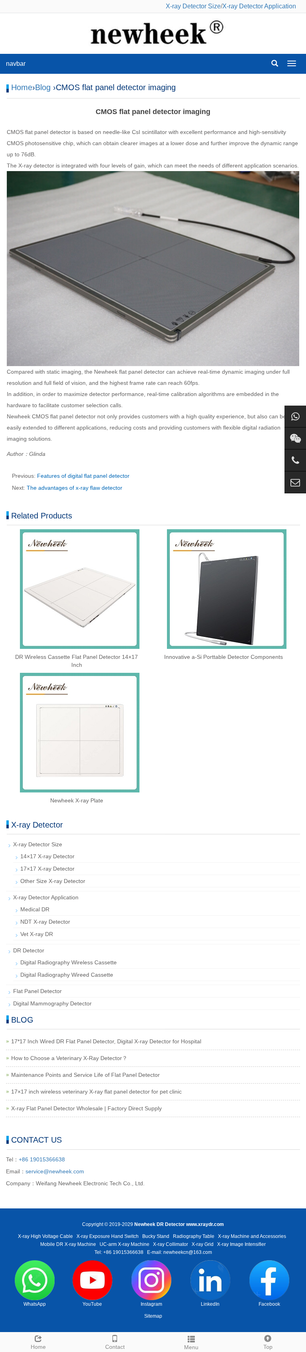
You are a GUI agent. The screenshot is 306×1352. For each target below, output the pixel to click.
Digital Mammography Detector (52, 1003)
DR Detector (28, 950)
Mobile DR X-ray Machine (68, 1244)
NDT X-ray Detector (45, 921)
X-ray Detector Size (193, 6)
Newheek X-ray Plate (76, 800)
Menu (191, 1347)
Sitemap (153, 1316)
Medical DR (34, 909)
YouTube (92, 1304)
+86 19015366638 (42, 1159)
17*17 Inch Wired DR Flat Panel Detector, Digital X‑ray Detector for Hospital (106, 1041)
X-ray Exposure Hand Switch (107, 1236)
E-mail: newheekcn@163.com (179, 1252)
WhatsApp (35, 1304)
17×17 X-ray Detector (47, 868)
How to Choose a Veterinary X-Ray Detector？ (69, 1058)
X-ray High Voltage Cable (45, 1236)
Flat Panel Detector (37, 991)
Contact (115, 1347)
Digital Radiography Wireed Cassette (66, 975)
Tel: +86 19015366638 (118, 1252)
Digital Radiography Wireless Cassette (68, 962)
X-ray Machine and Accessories (252, 1236)
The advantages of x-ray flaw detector (74, 488)
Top (268, 1347)
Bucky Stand (155, 1236)
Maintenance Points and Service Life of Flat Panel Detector (85, 1075)
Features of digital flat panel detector (83, 476)
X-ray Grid (203, 1244)
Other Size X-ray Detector (52, 881)
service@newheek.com (55, 1171)
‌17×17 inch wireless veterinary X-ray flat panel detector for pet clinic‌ (96, 1091)
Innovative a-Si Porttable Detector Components (223, 657)
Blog (43, 87)
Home (21, 87)
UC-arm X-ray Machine (124, 1244)
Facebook (269, 1304)
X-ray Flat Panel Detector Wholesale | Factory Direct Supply (86, 1108)
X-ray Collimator (170, 1244)
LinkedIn (210, 1304)
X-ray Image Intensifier (241, 1244)
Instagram (151, 1304)
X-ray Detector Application (259, 6)
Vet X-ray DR (36, 934)
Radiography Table (193, 1236)
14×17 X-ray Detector (47, 856)
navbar (16, 63)
